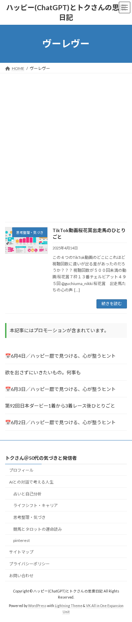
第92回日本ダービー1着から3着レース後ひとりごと (60, 406)
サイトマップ (21, 551)
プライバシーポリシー (29, 563)
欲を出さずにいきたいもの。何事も (43, 372)
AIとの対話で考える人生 (31, 481)
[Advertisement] (66, 143)
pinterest (21, 540)
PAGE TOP (122, 596)
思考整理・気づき (29, 517)
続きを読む (112, 303)
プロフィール (21, 470)
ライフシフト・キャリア (35, 505)
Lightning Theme (68, 606)
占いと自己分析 (27, 493)
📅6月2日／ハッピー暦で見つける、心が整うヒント (60, 422)
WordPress (37, 606)
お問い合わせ (21, 575)
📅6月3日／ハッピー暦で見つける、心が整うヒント (60, 389)
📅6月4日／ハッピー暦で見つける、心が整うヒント (60, 356)
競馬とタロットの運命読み (37, 529)
